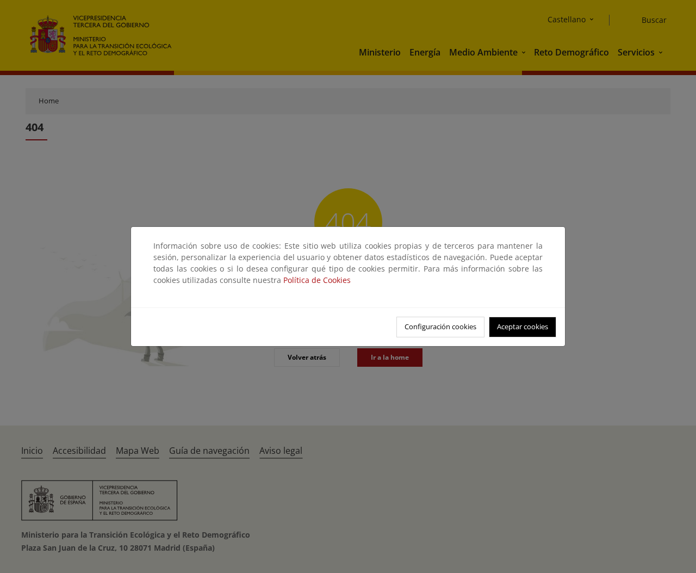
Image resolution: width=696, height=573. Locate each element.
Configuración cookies (440, 326)
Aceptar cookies (522, 326)
